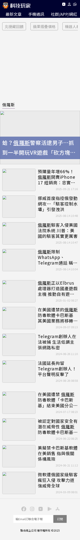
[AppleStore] (57, 508)
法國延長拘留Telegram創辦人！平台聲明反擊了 (57, 368)
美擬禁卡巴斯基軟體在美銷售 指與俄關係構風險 (58, 453)
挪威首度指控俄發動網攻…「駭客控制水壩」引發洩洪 (58, 203)
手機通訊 (36, 14)
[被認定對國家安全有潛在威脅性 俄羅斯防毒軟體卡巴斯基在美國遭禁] (19, 429)
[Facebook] (23, 508)
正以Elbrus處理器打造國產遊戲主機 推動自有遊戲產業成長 (58, 288)
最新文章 (14, 14)
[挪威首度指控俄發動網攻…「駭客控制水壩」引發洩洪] (19, 206)
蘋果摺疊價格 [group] (44, 26)
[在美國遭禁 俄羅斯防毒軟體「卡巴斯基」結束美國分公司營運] (19, 403)
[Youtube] (63, 5)
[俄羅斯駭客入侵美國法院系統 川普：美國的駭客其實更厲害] (19, 233)
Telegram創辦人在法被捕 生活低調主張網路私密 (57, 342)
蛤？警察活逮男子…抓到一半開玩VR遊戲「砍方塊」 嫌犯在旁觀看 (39, 148)
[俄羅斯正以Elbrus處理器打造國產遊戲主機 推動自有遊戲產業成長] (19, 291)
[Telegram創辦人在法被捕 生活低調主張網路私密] (19, 345)
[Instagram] (31, 508)
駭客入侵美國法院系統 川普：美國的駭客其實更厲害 (58, 230)
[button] (69, 5)
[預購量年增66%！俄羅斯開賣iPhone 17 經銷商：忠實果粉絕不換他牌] (19, 180)
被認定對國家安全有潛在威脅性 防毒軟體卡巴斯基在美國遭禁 (58, 426)
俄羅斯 (8, 104)
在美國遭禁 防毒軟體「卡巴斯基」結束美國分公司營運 (58, 400)
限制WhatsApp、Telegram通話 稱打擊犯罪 (58, 257)
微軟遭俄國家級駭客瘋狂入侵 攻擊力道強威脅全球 (58, 480)
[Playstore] (48, 508)
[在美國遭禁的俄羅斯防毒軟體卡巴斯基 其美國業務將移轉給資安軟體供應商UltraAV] (19, 318)
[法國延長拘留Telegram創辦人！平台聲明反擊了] (19, 371)
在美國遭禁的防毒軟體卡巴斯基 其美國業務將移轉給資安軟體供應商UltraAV (58, 315)
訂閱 (60, 519)
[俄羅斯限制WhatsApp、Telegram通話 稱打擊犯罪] (19, 260)
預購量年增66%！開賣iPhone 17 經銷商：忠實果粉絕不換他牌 (56, 177)
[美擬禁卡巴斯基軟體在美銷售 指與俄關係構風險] (19, 456)
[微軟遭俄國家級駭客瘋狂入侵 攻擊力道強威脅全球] (19, 483)
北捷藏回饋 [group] (14, 26)
